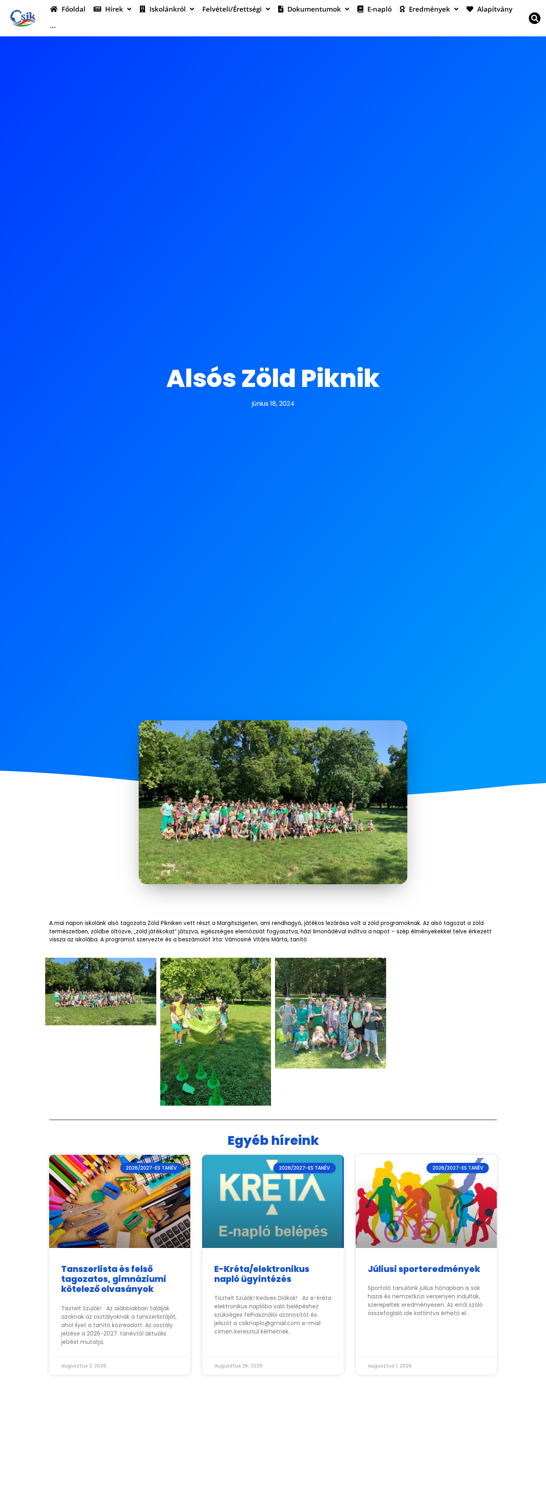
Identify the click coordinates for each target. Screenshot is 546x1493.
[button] (534, 18)
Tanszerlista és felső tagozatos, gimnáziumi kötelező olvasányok (113, 1279)
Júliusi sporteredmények (424, 1269)
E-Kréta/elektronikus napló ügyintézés (261, 1274)
